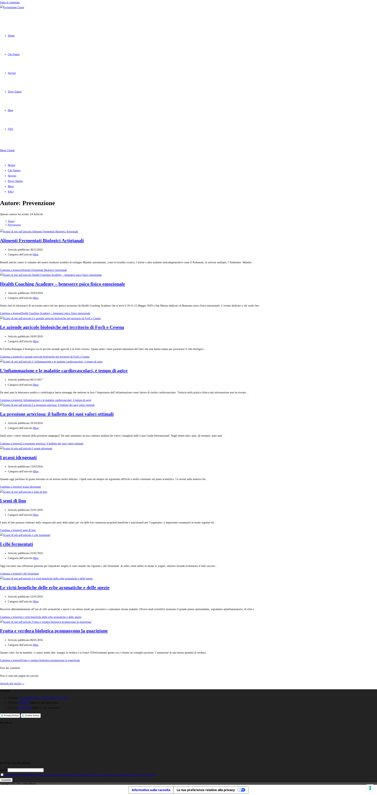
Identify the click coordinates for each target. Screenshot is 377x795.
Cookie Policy (32, 715)
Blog (11, 186)
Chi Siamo (14, 170)
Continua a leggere (33, 270)
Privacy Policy (11, 715)
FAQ (11, 191)
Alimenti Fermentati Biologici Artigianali (42, 240)
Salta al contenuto (10, 2)
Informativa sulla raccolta (151, 790)
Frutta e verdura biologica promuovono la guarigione (54, 630)
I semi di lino (13, 500)
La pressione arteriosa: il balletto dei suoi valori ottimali (57, 414)
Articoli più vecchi (12, 683)
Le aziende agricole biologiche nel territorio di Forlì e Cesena (62, 327)
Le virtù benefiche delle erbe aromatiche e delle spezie (55, 587)
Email (3, 770)
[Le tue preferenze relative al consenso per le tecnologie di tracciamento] (370, 788)
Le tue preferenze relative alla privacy (206, 790)
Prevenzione (14, 224)
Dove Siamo (15, 181)
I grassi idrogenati (18, 457)
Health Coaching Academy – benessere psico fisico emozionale (62, 283)
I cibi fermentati (16, 544)
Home (11, 165)
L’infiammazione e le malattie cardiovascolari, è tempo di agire (64, 370)
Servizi (12, 175)
